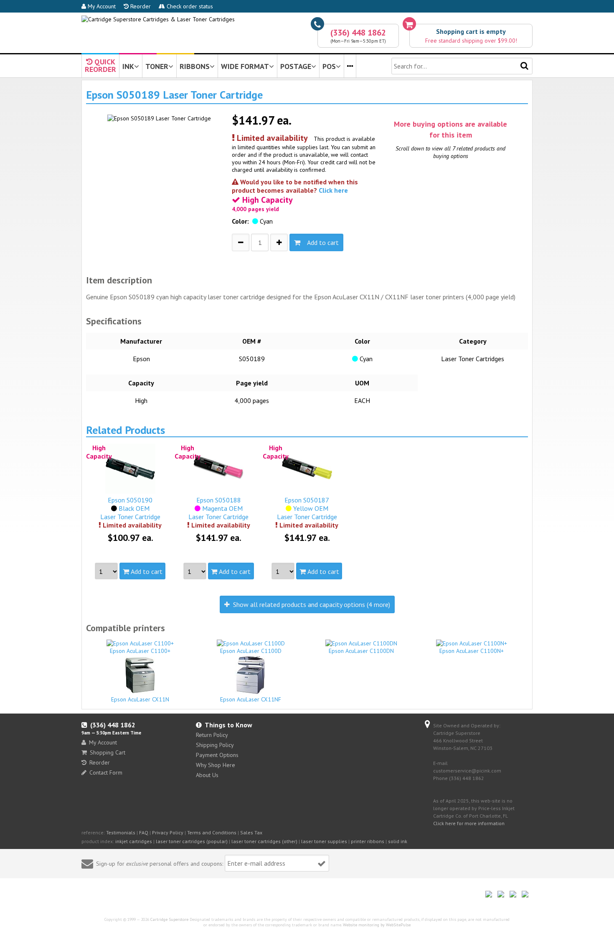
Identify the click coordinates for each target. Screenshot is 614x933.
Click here (333, 190)
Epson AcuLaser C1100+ (140, 651)
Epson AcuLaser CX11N (140, 699)
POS (329, 66)
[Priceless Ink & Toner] (158, 19)
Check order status (189, 6)
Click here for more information (469, 823)
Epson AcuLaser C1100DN (361, 651)
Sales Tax (251, 832)
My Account (101, 6)
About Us (207, 775)
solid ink (397, 841)
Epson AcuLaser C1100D (251, 651)
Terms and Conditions (211, 832)
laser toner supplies (324, 841)
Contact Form (105, 772)
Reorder (140, 6)
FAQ (143, 832)
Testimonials (120, 832)
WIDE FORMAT (245, 66)
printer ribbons (367, 841)
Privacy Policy (167, 832)
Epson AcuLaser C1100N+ (471, 651)
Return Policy (212, 735)
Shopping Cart (107, 752)
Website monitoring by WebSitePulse (377, 925)
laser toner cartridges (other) (264, 841)
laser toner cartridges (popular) (192, 841)
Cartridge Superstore (169, 919)
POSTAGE (295, 66)
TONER (156, 66)
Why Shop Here (215, 765)
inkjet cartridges (133, 841)
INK (128, 66)
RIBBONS (195, 66)
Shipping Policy (215, 745)
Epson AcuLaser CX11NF (250, 699)
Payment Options (217, 755)
